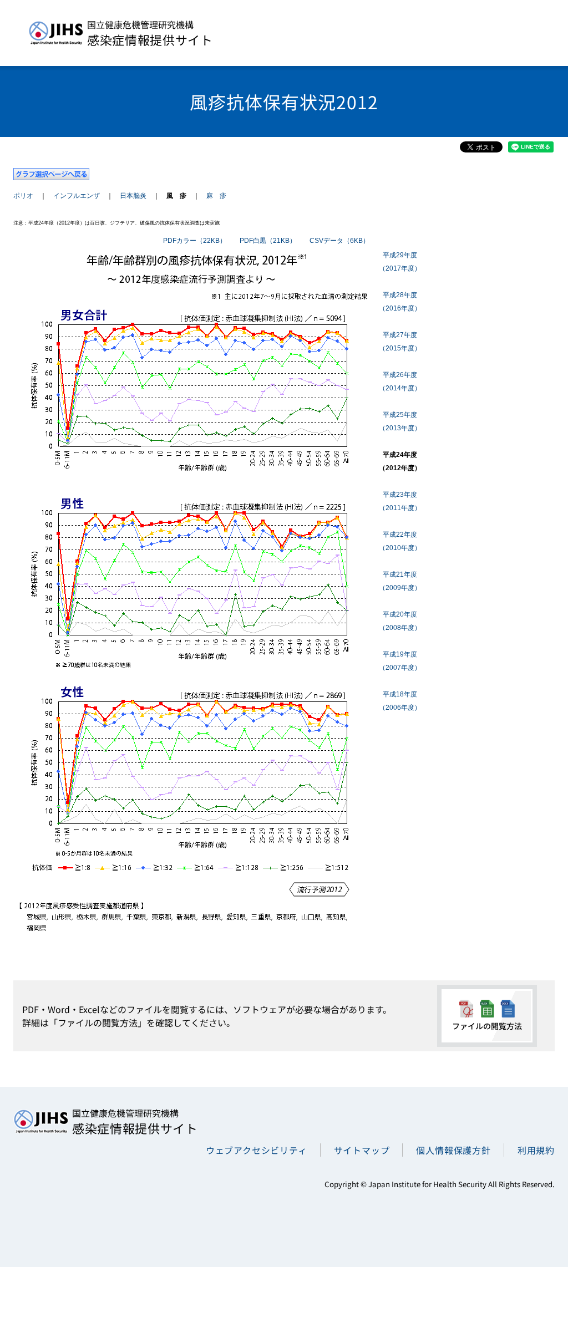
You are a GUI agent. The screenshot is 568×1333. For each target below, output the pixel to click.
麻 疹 (216, 196)
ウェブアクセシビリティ (256, 1150)
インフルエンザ (76, 196)
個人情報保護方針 (453, 1150)
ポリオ (23, 196)
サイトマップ (362, 1150)
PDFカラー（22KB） (194, 241)
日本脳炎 (133, 196)
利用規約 (536, 1150)
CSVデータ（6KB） (339, 241)
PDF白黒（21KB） (268, 241)
